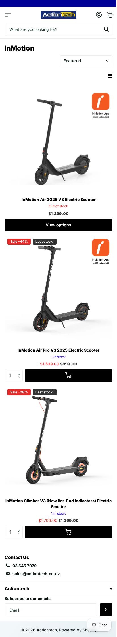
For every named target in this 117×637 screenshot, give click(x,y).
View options (58, 224)
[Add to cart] (68, 375)
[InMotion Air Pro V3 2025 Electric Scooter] (58, 289)
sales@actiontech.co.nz (36, 573)
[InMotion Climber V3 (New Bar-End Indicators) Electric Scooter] (58, 440)
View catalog (8, 14)
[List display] (110, 76)
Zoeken (106, 29)
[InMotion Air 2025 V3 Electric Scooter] (58, 138)
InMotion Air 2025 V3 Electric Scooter (59, 199)
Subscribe (106, 609)
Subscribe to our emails (28, 598)
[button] (21, 370)
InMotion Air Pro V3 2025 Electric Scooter (58, 350)
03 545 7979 (24, 565)
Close (58, 588)
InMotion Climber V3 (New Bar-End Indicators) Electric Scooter (58, 503)
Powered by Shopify (78, 629)
